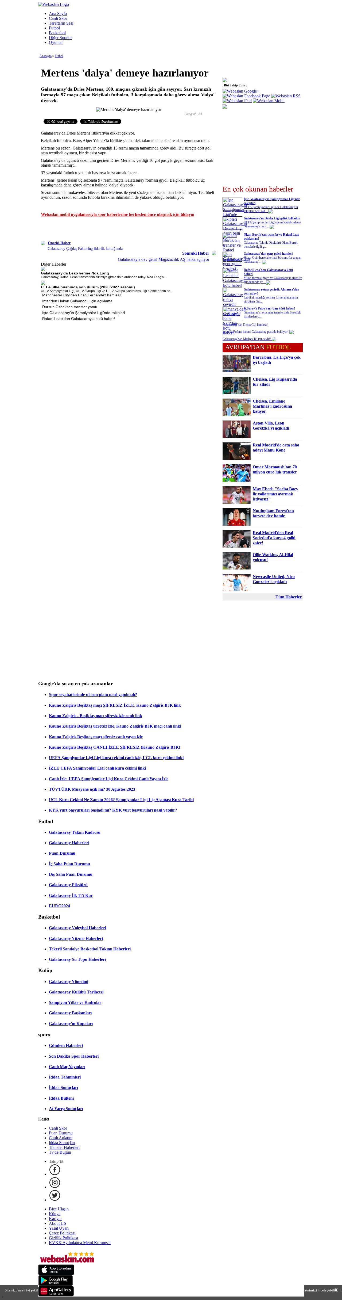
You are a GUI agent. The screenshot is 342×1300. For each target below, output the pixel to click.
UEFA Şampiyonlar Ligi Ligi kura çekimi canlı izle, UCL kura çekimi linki (116, 757)
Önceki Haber (59, 243)
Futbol (54, 28)
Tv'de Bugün (60, 1152)
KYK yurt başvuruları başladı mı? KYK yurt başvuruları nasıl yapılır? (113, 810)
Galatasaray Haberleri (69, 842)
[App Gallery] (56, 1295)
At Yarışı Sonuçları (66, 1108)
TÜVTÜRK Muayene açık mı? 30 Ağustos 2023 (92, 789)
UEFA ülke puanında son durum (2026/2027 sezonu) (88, 287)
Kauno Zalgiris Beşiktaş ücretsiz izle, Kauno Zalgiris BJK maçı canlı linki (115, 726)
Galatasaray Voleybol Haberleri (77, 928)
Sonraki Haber (195, 253)
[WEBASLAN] (53, 4)
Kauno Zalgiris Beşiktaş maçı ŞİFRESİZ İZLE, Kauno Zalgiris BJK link (115, 705)
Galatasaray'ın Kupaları (71, 1023)
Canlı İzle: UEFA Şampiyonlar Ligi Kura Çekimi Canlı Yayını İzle (108, 779)
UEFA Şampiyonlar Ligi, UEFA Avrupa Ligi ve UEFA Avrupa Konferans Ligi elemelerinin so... (107, 291)
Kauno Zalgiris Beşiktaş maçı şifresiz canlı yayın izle (96, 737)
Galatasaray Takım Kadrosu (74, 832)
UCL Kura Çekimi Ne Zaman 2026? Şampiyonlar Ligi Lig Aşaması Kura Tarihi (121, 799)
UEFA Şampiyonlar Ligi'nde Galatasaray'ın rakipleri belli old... (271, 209)
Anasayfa (46, 56)
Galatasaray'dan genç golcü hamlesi (268, 253)
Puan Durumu (62, 853)
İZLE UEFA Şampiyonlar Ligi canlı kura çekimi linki (97, 768)
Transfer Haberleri (64, 1147)
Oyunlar (56, 42)
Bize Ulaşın (59, 1209)
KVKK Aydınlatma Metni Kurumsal (80, 1242)
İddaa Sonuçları (63, 1087)
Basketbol (57, 32)
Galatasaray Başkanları (70, 1013)
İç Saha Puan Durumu (69, 864)
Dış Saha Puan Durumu (70, 874)
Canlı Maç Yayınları (67, 1066)
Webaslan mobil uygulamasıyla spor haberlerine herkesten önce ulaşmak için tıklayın (117, 214)
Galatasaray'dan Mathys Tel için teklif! (247, 339)
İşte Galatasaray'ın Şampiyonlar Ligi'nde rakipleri (83, 313)
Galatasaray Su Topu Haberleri (77, 959)
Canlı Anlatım (60, 1137)
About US (57, 1223)
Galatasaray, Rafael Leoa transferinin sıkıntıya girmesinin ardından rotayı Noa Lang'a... (103, 277)
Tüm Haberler (288, 597)
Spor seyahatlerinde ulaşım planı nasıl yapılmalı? (93, 694)
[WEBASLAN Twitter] (55, 1200)
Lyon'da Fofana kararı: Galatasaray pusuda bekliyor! (256, 332)
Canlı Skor (58, 18)
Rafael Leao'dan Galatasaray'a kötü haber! (78, 318)
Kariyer (55, 1218)
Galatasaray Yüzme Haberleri (76, 938)
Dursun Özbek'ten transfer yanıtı (69, 307)
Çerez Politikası (62, 1233)
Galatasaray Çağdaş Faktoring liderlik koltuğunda (85, 249)
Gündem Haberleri (66, 1045)
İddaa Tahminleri (65, 1077)
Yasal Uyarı (59, 1228)
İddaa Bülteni (61, 1098)
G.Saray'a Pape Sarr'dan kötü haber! (269, 308)
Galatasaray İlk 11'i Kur (71, 895)
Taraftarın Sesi (61, 23)
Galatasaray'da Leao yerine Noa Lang (75, 273)
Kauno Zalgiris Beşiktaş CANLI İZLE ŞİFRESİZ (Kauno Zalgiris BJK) (114, 747)
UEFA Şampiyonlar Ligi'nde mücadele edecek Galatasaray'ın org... (272, 224)
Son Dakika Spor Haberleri (74, 1056)
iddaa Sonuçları (62, 1142)
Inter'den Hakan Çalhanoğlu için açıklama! (78, 301)
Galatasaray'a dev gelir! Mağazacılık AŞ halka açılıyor (163, 259)
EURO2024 (59, 906)
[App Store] (56, 1273)
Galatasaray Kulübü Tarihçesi (76, 992)
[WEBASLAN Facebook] (55, 1174)
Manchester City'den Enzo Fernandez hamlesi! (81, 295)
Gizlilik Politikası (63, 1238)
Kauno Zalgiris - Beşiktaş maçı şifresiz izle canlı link (95, 715)
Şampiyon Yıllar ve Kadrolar (75, 1002)
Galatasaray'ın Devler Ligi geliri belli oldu (272, 218)
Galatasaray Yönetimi (68, 981)
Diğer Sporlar (60, 37)
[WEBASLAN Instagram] (55, 1187)
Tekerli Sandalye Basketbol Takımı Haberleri (90, 949)
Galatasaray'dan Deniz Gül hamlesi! (245, 325)
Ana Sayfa (58, 13)
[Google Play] (55, 1284)
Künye (54, 1213)
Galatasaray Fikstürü (68, 884)
